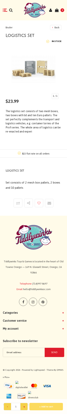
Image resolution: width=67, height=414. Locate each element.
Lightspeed (39, 370)
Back (56, 27)
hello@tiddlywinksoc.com (37, 289)
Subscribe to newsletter (20, 341)
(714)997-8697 (39, 283)
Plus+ (7, 377)
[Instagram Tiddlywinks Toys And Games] (33, 302)
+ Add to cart (46, 406)
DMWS (60, 370)
